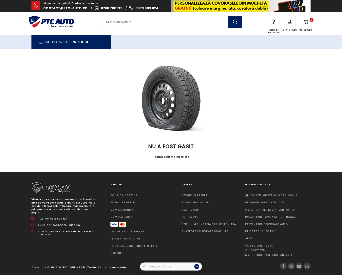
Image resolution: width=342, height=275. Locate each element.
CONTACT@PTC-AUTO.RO (63, 225)
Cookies (117, 253)
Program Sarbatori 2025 (264, 202)
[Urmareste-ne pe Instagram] (291, 266)
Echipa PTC (190, 217)
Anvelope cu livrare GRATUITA (205, 231)
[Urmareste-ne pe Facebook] (283, 266)
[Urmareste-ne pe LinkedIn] (307, 266)
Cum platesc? (121, 217)
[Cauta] (235, 22)
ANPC (249, 238)
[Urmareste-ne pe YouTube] (299, 266)
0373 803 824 (147, 8)
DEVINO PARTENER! (195, 195)
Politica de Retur (124, 195)
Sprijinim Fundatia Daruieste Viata (209, 224)
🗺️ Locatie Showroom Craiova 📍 (271, 195)
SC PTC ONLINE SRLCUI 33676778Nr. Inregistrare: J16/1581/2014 (269, 250)
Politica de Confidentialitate (134, 246)
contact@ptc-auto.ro (65, 8)
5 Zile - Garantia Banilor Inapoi (270, 210)
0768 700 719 (112, 8)
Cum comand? (121, 210)
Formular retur (122, 202)
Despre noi (190, 210)
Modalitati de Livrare (127, 231)
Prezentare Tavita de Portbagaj (270, 217)
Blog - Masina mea (196, 202)
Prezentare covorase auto (266, 224)
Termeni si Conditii (125, 238)
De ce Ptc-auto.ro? (260, 231)
